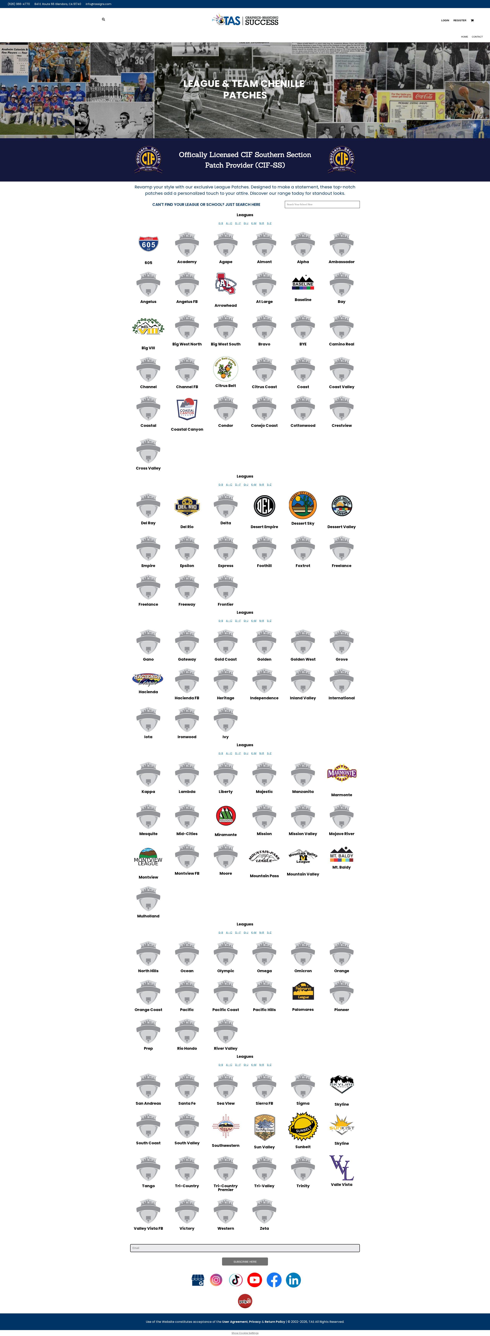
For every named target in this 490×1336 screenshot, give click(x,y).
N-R (261, 223)
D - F (238, 223)
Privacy (255, 1322)
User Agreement (235, 1322)
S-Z (269, 223)
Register (459, 20)
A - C (229, 223)
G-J (246, 223)
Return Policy (275, 1322)
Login (445, 20)
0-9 (221, 223)
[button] (148, 244)
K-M (253, 223)
